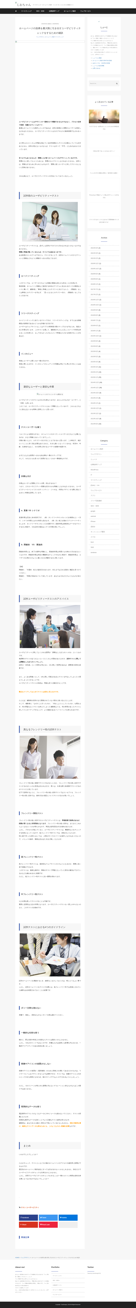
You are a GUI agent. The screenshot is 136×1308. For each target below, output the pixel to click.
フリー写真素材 (96, 501)
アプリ (93, 495)
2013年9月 (94, 424)
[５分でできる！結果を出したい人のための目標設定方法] (104, 116)
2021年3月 (94, 253)
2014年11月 (95, 387)
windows (94, 552)
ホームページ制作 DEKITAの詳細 (102, 60)
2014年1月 (94, 403)
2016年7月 (94, 320)
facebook (25, 1217)
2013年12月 (95, 408)
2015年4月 (94, 362)
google (93, 511)
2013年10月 (95, 419)
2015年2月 (94, 372)
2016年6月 (94, 325)
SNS (92, 547)
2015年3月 (94, 367)
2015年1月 (94, 377)
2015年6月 (94, 351)
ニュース (94, 459)
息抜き (93, 527)
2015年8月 (94, 346)
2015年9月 (94, 341)
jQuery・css (95, 485)
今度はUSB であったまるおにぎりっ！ (104, 151)
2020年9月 (94, 274)
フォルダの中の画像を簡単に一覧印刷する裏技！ (104, 173)
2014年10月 (95, 393)
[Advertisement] (50, 106)
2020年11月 (95, 263)
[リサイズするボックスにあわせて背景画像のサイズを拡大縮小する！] (104, 209)
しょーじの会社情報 (98, 65)
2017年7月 (94, 289)
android (93, 516)
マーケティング (26, 11)
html (92, 542)
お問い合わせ (96, 68)
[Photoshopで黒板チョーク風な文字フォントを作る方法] (104, 185)
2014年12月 (95, 382)
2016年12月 (95, 300)
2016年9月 (94, 310)
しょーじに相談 (97, 58)
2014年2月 (94, 398)
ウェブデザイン (40, 37)
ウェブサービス (85, 11)
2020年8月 (94, 279)
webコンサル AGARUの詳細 (101, 63)
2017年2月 (94, 294)
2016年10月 (95, 305)
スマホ (93, 537)
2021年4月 (94, 248)
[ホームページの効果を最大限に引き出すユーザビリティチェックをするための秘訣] (50, 65)
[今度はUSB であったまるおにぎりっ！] (104, 141)
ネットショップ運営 (98, 532)
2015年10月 (95, 336)
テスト (23, 1207)
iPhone (93, 521)
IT (91, 475)
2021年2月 (94, 258)
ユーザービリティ (32, 1207)
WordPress (94, 470)
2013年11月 (95, 413)
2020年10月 (95, 269)
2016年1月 (94, 331)
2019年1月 (94, 284)
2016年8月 (94, 315)
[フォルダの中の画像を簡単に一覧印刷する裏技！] (104, 163)
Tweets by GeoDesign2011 (94, 1273)
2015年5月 (94, 356)
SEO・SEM (40, 11)
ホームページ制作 (70, 11)
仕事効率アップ (54, 11)
